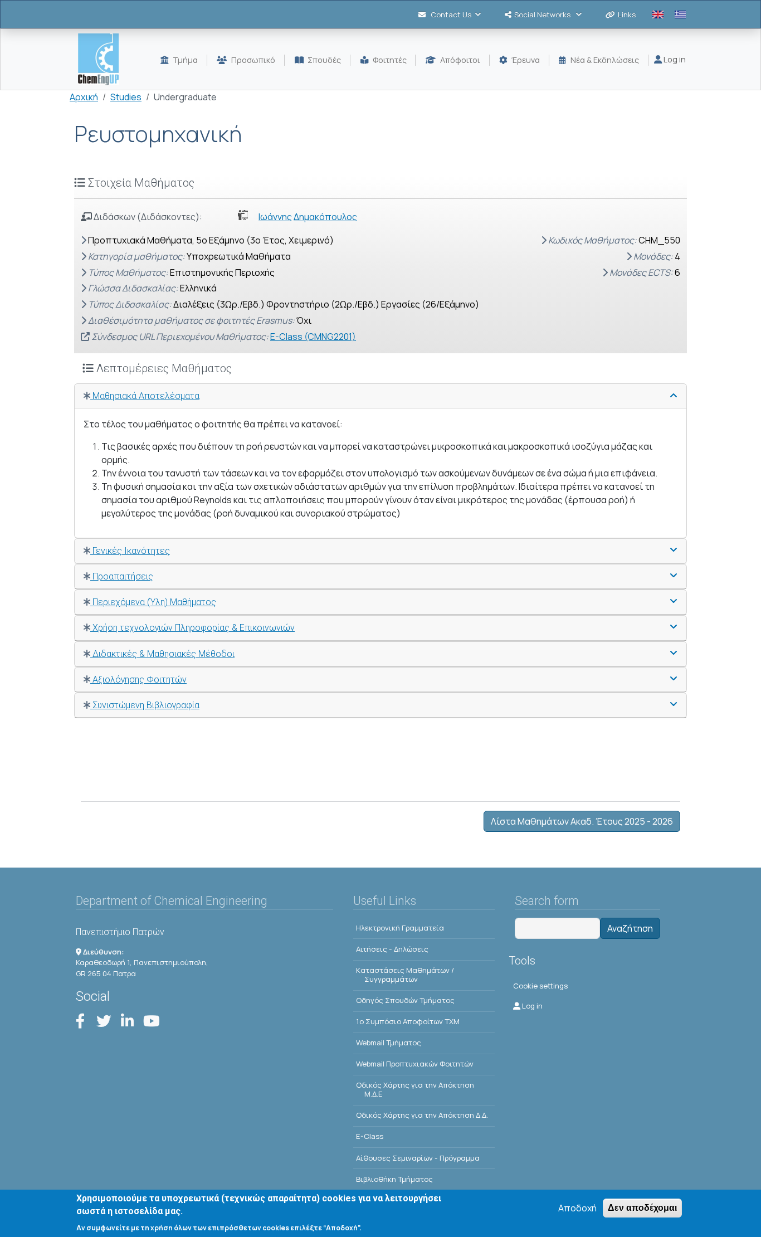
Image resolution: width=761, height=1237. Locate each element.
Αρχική (84, 97)
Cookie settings (540, 986)
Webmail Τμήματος (388, 1043)
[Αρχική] (103, 59)
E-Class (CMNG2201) (313, 336)
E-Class (369, 1136)
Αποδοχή (577, 1208)
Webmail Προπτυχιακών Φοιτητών (415, 1064)
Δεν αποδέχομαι (642, 1207)
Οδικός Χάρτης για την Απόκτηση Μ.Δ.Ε (415, 1089)
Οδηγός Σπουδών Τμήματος (405, 1000)
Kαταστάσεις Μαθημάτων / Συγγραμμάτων (405, 974)
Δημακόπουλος (325, 217)
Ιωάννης (275, 217)
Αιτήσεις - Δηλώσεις (392, 949)
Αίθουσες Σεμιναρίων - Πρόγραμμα (418, 1158)
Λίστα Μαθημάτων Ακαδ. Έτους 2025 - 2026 (582, 821)
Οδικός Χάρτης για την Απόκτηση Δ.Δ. (422, 1115)
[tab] (380, 396)
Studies (126, 97)
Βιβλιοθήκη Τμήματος (394, 1179)
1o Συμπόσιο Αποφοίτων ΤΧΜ (408, 1021)
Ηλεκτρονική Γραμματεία (400, 928)
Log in (674, 59)
